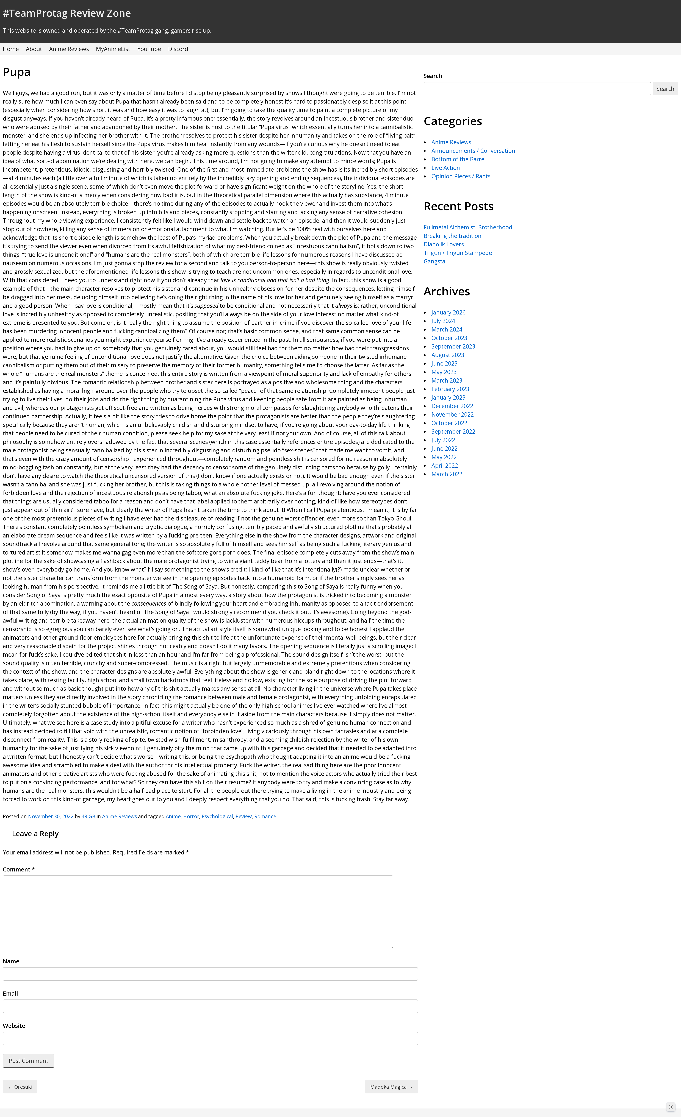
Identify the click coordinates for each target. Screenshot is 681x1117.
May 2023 (444, 372)
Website (14, 1025)
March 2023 (446, 380)
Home (11, 49)
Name (11, 961)
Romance (265, 816)
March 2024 (446, 329)
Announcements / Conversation (473, 150)
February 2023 (450, 389)
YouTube (149, 49)
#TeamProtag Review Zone (67, 13)
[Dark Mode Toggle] (671, 1107)
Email (10, 993)
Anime (173, 816)
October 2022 (449, 423)
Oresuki (20, 1086)
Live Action (445, 167)
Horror (191, 816)
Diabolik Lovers (444, 244)
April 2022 (444, 465)
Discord (178, 49)
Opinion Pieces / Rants (461, 176)
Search (433, 76)
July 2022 (443, 440)
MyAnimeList (113, 49)
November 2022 (452, 414)
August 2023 (447, 355)
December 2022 (452, 406)
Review (244, 816)
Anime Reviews (69, 49)
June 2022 (444, 448)
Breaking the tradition (452, 235)
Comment (19, 869)
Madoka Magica (391, 1086)
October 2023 (449, 338)
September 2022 (453, 431)
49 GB (88, 816)
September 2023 (453, 346)
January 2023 (448, 397)
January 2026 (448, 312)
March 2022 (446, 474)
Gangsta (434, 261)
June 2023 (444, 363)
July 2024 (443, 321)
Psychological (217, 816)
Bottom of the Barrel (458, 159)
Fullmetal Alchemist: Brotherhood (468, 227)
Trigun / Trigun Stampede (458, 253)
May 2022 (444, 457)
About (34, 49)
